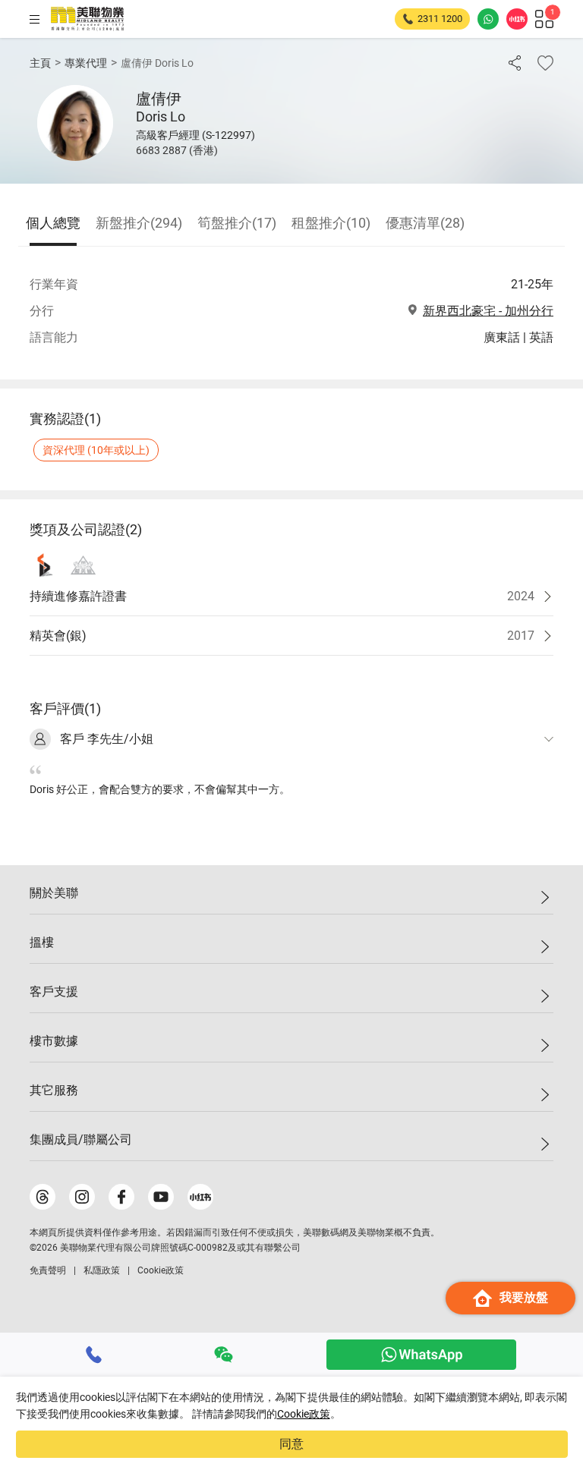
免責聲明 (48, 1270)
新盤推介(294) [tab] (139, 223)
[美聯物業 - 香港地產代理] (87, 19)
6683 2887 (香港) (177, 150)
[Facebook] (121, 1197)
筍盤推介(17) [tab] (236, 223)
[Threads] (42, 1197)
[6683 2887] (94, 1354)
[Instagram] (82, 1197)
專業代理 (86, 63)
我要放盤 (523, 1297)
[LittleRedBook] (200, 1197)
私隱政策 (102, 1270)
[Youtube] (161, 1197)
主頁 (40, 63)
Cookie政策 (303, 1414)
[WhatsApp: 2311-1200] (488, 19)
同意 (291, 1444)
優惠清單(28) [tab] (425, 223)
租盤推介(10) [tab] (331, 223)
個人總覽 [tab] (53, 223)
